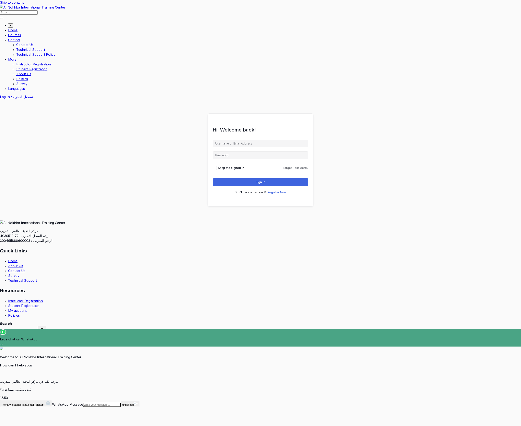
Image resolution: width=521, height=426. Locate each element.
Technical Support (30, 50)
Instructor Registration (33, 64)
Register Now (277, 192)
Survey (21, 84)
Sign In (260, 182)
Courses (14, 35)
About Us (23, 74)
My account (17, 311)
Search (6, 324)
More (12, 59)
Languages (16, 89)
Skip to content (12, 2)
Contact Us (25, 45)
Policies (22, 79)
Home (13, 30)
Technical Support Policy (35, 54)
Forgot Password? (295, 168)
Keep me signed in (231, 168)
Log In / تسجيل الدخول (16, 97)
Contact (14, 40)
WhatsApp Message (67, 404)
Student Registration (31, 69)
